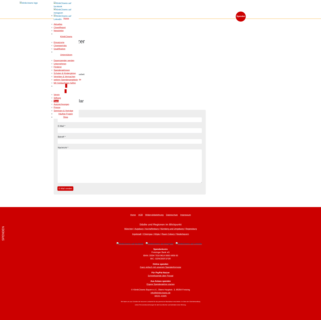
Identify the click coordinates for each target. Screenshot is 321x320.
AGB (140, 215)
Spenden (240, 16)
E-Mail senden (65, 188)
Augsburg (139, 229)
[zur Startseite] (29, 3)
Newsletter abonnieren (253, 3)
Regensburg (191, 229)
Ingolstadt (136, 234)
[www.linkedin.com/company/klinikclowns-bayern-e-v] (66, 17)
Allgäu (157, 234)
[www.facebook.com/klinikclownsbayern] (66, 5)
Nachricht (63, 147)
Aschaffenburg (152, 229)
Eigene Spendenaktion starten (161, 284)
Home (133, 215)
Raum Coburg (168, 234)
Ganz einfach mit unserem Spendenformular (160, 267)
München (128, 229)
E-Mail (61, 126)
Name (61, 115)
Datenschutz (172, 215)
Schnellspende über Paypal (160, 276)
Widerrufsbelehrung (154, 215)
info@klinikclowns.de (277, 3)
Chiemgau (147, 234)
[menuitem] (58, 24)
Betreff (62, 137)
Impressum (185, 215)
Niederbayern (182, 234)
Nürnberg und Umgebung (172, 229)
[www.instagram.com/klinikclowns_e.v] (66, 11)
